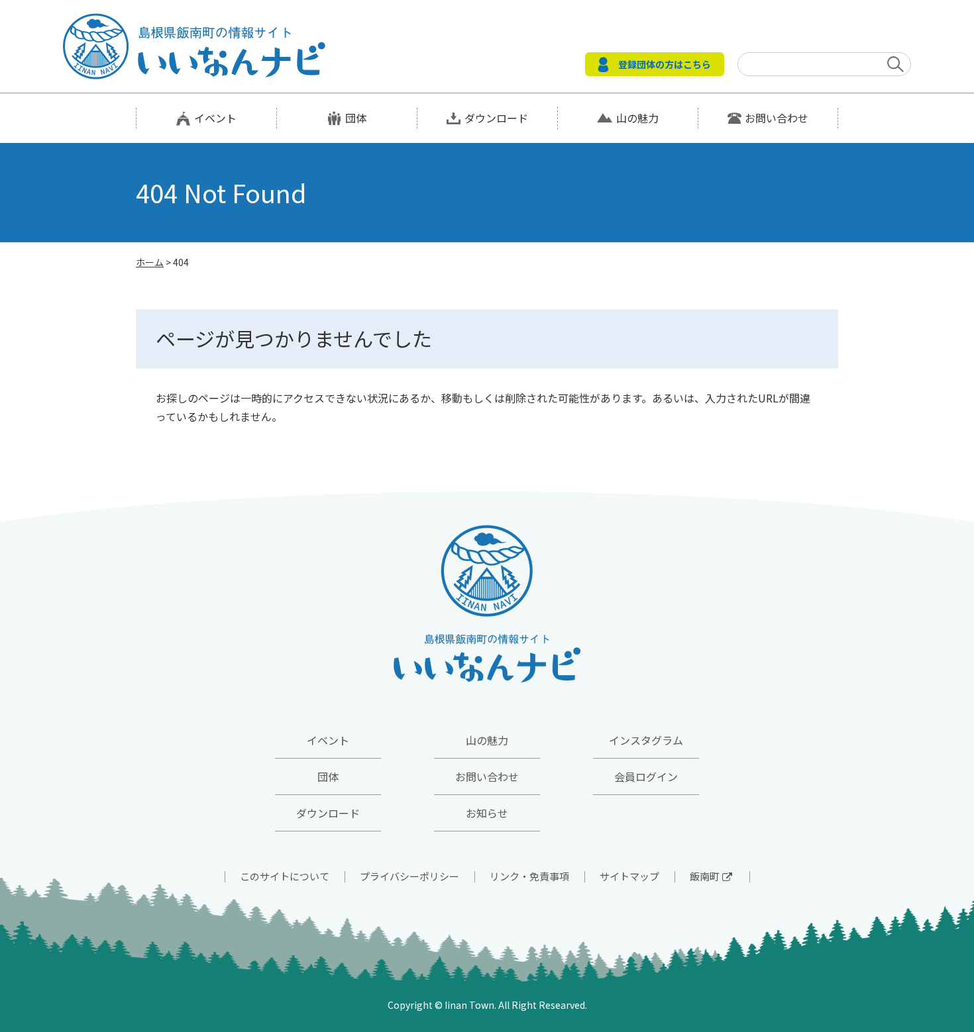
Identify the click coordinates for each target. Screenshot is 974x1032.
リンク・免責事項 (529, 876)
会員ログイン (646, 776)
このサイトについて (284, 876)
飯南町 (705, 876)
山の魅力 (637, 118)
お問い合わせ (776, 118)
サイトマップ (629, 876)
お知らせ (487, 813)
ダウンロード (496, 118)
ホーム (150, 262)
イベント (215, 118)
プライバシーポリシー (409, 876)
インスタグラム (646, 740)
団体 (355, 118)
